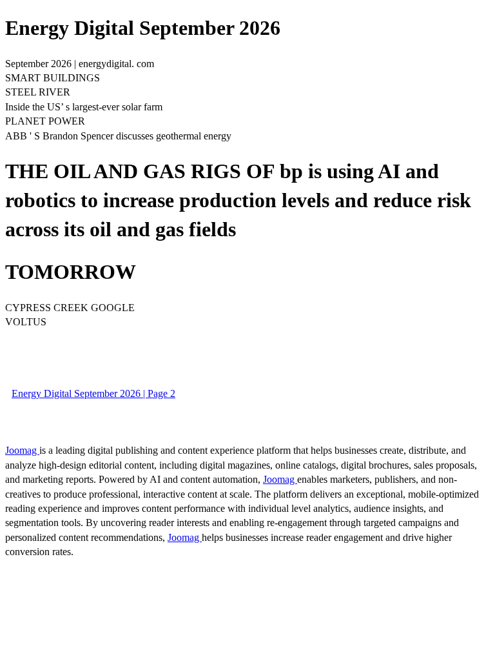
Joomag (22, 450)
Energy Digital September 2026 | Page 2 (93, 393)
